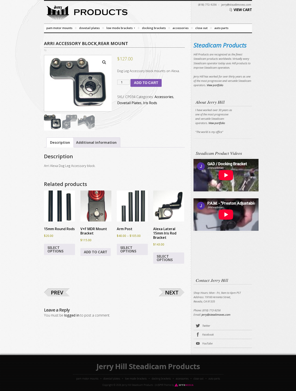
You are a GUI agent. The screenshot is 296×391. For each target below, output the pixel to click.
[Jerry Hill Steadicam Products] (87, 20)
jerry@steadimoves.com (216, 315)
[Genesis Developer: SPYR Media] (184, 384)
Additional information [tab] (96, 142)
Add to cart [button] (95, 252)
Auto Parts (214, 378)
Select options (55, 249)
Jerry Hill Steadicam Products (148, 366)
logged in (71, 315)
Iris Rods (150, 102)
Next (172, 292)
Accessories (164, 96)
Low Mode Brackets (136, 378)
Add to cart (146, 83)
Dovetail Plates (129, 102)
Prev (57, 292)
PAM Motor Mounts (87, 378)
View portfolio (215, 85)
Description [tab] (60, 142)
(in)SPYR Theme (163, 384)
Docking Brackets (161, 378)
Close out (198, 378)
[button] (104, 62)
